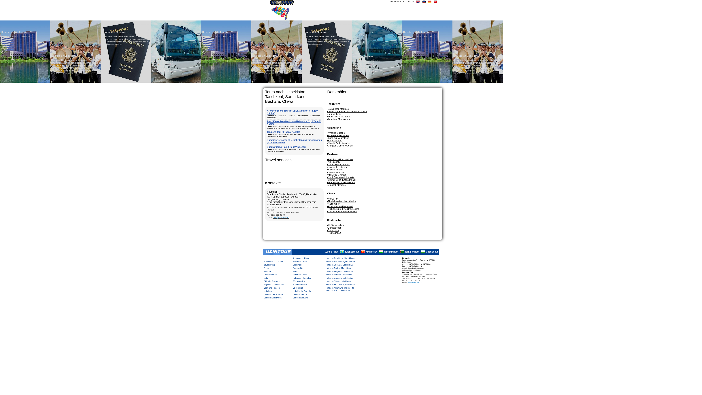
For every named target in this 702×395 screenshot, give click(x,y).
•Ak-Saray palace (336, 225)
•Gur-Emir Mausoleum (338, 138)
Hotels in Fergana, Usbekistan (339, 271)
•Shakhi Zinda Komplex (338, 143)
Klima (295, 271)
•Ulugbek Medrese (336, 185)
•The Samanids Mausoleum (341, 182)
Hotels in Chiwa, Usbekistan (338, 281)
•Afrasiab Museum (336, 133)
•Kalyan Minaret (335, 169)
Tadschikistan (391, 252)
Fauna (266, 268)
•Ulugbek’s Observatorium (340, 145)
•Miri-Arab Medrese (336, 175)
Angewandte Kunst (301, 258)
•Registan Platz (334, 140)
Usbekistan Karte (300, 298)
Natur (266, 278)
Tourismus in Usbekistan (347, 17)
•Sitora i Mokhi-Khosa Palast (341, 180)
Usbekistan (432, 252)
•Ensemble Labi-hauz (338, 167)
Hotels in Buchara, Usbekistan (339, 265)
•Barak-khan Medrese (338, 109)
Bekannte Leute (300, 261)
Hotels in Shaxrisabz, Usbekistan (340, 284)
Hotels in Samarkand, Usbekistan (340, 261)
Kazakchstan (352, 252)
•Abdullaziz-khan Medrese (340, 159)
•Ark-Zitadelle (334, 162)
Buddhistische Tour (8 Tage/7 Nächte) (286, 147)
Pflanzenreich (299, 281)
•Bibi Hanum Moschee (338, 135)
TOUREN (395, 17)
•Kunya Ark (332, 199)
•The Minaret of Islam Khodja (341, 201)
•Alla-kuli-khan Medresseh (340, 206)
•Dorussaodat (334, 228)
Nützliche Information (302, 278)
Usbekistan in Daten (273, 298)
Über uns (302, 17)
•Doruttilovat (333, 230)
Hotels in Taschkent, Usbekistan (340, 258)
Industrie (267, 271)
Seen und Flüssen (272, 288)
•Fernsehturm (334, 114)
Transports (319, 17)
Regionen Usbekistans (274, 284)
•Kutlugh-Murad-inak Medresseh (343, 209)
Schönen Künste (300, 284)
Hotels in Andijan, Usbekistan (338, 268)
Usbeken (268, 291)
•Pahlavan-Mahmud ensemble (342, 211)
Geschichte (298, 268)
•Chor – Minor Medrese (338, 164)
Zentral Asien (331, 252)
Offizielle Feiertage (272, 281)
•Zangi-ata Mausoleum (338, 119)
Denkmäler (297, 265)
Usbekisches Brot (301, 294)
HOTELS (408, 17)
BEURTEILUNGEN (377, 17)
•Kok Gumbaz (334, 233)
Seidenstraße (299, 288)
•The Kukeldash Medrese (339, 116)
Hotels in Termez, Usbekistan (339, 275)
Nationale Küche (300, 275)
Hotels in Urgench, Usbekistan (339, 278)
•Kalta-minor (333, 204)
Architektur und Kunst (273, 261)
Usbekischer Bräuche (273, 294)
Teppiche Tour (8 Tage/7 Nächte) (283, 132)
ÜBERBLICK (431, 17)
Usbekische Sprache (302, 291)
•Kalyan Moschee (336, 172)
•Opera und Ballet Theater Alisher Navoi (347, 111)
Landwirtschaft (270, 275)
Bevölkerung (269, 265)
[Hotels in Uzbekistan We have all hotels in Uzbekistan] (176, 82)
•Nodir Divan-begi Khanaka (340, 177)
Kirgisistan (371, 252)
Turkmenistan (412, 252)
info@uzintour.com (283, 202)
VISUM (419, 17)
